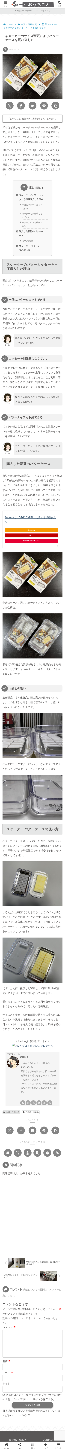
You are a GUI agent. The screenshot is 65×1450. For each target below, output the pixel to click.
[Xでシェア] (10, 106)
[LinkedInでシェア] (39, 942)
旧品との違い (28, 241)
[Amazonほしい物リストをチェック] (33, 1102)
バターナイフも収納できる (32, 224)
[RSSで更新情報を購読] (49, 1102)
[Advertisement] (32, 1218)
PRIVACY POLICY (17, 1440)
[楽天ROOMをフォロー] (38, 1102)
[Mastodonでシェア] (16, 933)
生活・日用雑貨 (12, 1112)
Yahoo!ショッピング (31, 541)
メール (8, 1372)
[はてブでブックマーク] (32, 106)
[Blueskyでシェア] (24, 933)
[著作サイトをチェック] (22, 1102)
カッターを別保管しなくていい (32, 215)
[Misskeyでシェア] (32, 933)
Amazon (31, 530)
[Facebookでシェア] (21, 106)
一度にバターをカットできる (32, 207)
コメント (9, 1327)
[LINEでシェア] (44, 106)
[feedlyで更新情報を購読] (44, 1102)
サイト (6, 1383)
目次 (31, 187)
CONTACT (48, 1440)
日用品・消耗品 (32, 1112)
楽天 (31, 535)
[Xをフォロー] (28, 1102)
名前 (7, 1361)
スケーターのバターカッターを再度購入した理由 (31, 197)
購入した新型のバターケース (31, 233)
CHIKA (24, 1057)
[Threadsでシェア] (49, 933)
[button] (55, 106)
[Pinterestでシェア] (26, 942)
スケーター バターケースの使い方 (30, 248)
